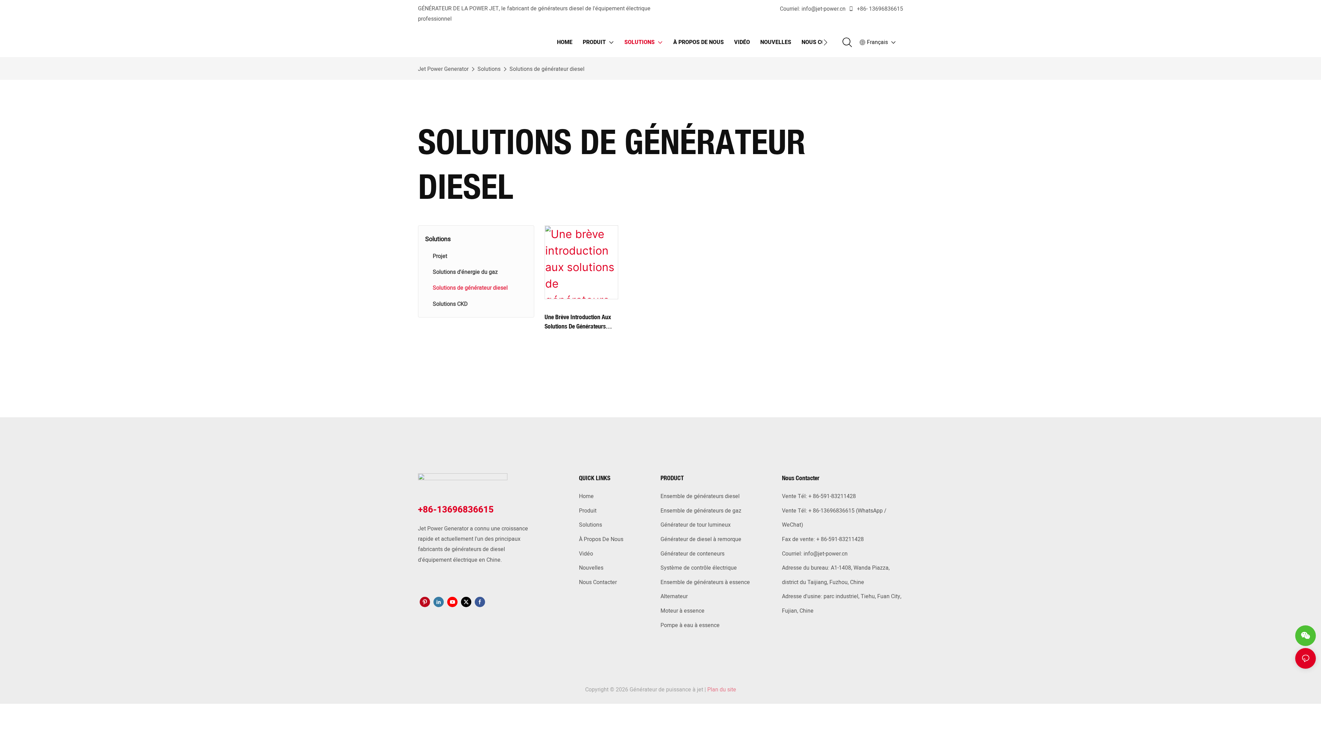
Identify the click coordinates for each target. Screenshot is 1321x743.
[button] (825, 42)
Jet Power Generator (443, 69)
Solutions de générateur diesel (546, 69)
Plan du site (721, 690)
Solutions (489, 69)
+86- (862, 9)
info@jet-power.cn (824, 9)
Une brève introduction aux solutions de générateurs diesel (578, 322)
